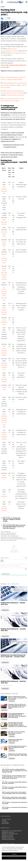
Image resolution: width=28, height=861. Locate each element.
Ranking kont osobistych (7, 835)
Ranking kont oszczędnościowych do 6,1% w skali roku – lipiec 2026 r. (17, 755)
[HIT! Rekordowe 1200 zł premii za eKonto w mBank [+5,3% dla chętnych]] (4, 748)
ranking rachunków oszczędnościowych (13, 538)
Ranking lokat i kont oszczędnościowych (11, 830)
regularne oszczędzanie (8, 540)
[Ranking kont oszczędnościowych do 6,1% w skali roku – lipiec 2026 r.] (4, 755)
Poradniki (4, 820)
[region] (14, 852)
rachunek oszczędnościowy (9, 536)
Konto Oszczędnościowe (4, 508)
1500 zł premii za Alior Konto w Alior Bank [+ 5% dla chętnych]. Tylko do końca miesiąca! (14, 793)
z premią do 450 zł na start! (14, 95)
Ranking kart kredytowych (8, 837)
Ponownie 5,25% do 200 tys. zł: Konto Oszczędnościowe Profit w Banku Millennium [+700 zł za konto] (17, 706)
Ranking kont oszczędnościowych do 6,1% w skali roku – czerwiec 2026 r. (13, 655)
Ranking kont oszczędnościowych (10, 833)
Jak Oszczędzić (6, 531)
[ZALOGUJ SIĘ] (26, 1)
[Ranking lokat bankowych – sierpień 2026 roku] (14, 593)
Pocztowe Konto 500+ (4, 234)
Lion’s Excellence (4, 496)
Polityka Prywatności (13, 850)
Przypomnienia (5, 823)
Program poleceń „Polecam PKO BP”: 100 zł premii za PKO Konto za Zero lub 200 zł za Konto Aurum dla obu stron (14, 777)
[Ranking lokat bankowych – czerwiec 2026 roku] (14, 619)
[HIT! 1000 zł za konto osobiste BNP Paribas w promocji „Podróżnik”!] (4, 733)
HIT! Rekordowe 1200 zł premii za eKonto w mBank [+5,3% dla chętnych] (17, 747)
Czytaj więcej (5, 610)
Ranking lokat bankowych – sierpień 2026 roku (15, 740)
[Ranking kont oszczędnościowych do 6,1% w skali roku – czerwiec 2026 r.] (14, 645)
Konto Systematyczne (4, 322)
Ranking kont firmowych (7, 836)
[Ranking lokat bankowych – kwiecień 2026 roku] (14, 672)
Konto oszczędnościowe (4, 222)
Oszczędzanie (5, 822)
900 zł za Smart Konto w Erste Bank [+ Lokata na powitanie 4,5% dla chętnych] (17, 698)
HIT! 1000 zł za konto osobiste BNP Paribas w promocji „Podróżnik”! (16, 733)
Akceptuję (14, 854)
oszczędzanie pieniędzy (8, 534)
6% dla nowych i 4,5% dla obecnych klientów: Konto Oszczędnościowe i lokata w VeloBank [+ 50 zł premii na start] (17, 724)
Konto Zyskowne (4, 477)
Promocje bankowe (6, 819)
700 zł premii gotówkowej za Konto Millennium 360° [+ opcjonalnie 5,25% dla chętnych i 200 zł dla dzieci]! (17, 715)
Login (25, 557)
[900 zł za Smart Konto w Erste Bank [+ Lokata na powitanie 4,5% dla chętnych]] (4, 698)
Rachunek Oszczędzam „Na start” (4, 258)
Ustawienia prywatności (14, 858)
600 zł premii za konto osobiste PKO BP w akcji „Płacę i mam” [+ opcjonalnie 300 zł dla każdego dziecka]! (14, 771)
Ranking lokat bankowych (8, 832)
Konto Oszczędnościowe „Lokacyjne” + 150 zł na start (4, 420)
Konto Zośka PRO (4, 244)
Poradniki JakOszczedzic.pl (8, 839)
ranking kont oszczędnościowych (11, 537)
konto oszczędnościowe (8, 533)
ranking (15, 584)
